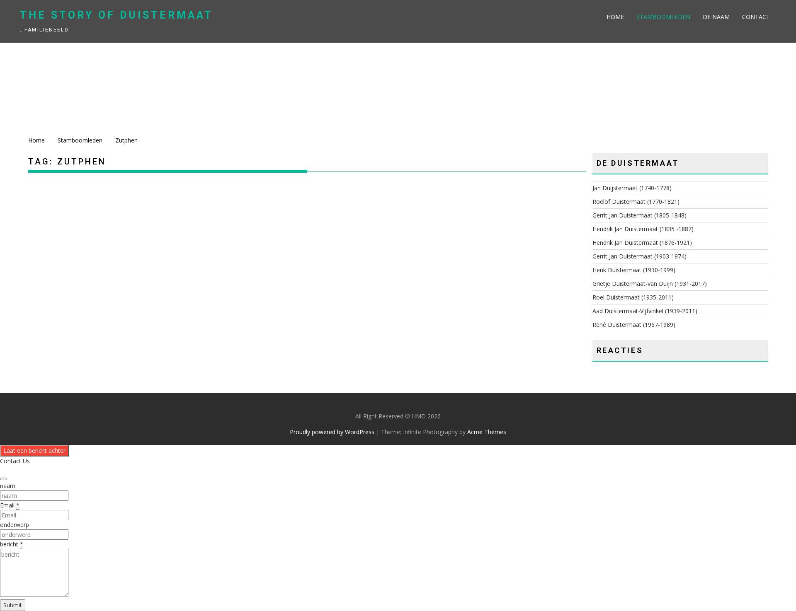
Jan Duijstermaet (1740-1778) (632, 188)
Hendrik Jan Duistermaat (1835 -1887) (643, 229)
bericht (11, 544)
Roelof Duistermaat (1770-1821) (636, 201)
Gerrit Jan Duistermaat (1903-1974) (639, 256)
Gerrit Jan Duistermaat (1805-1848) (639, 215)
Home (615, 17)
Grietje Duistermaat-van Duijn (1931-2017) (649, 283)
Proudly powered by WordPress (332, 432)
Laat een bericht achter (34, 450)
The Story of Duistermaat (116, 15)
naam (7, 486)
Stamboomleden (663, 17)
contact (756, 17)
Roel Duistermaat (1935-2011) (633, 297)
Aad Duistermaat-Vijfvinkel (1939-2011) (644, 311)
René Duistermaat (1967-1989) (633, 324)
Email (9, 505)
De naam (716, 17)
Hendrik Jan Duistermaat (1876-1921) (642, 242)
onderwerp (14, 525)
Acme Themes (486, 432)
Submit (12, 605)
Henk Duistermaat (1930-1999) (633, 270)
